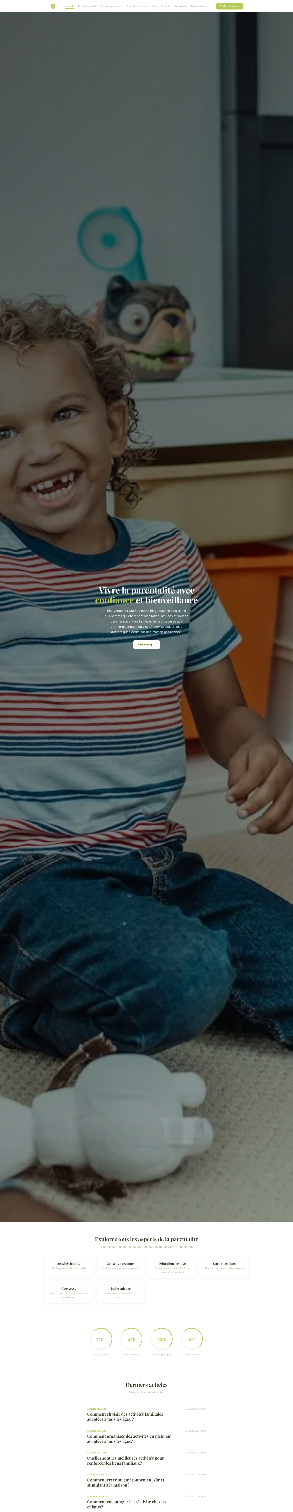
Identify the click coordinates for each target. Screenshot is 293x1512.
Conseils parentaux (111, 6)
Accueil (69, 6)
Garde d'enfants (161, 6)
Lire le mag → (146, 644)
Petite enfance (199, 6)
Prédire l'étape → (229, 6)
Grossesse (180, 6)
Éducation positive (137, 6)
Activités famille (87, 6)
